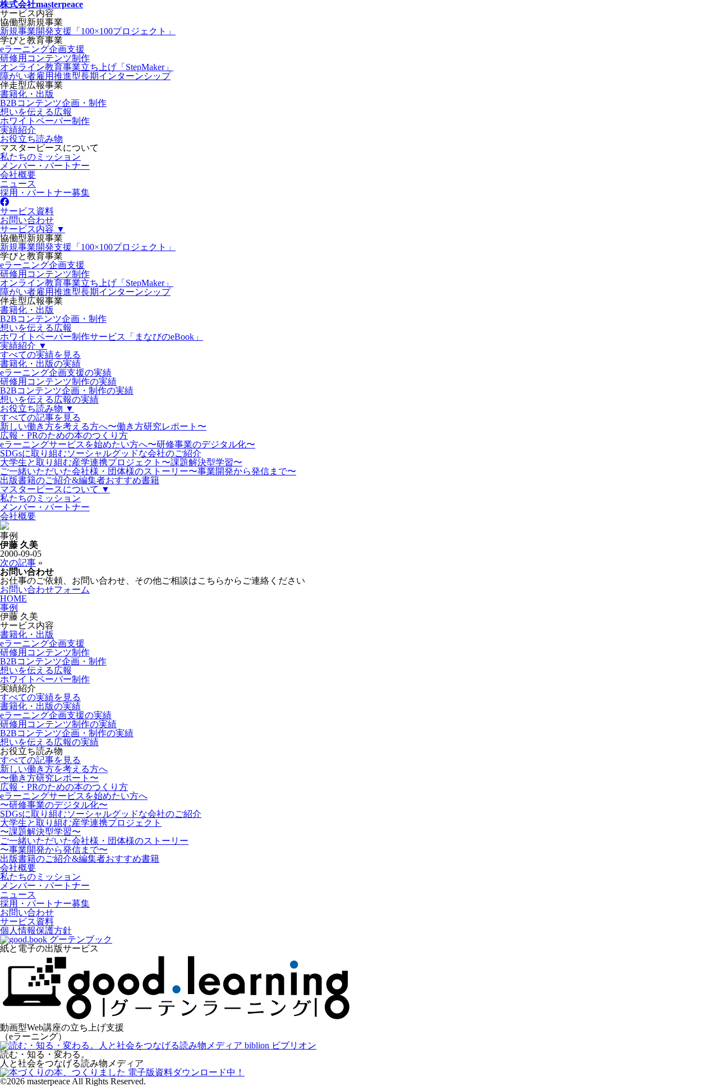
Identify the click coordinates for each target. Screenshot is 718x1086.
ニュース (18, 183)
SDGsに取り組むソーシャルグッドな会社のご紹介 (100, 453)
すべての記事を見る (40, 417)
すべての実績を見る (40, 354)
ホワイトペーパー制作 (45, 121)
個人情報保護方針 (36, 930)
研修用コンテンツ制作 (45, 58)
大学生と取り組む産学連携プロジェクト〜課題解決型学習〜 (121, 462)
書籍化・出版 (27, 94)
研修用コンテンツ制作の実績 (58, 381)
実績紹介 (18, 130)
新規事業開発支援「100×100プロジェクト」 (88, 31)
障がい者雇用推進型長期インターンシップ (85, 76)
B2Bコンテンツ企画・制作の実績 (67, 390)
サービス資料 (27, 211)
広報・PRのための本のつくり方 (64, 435)
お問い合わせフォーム (45, 589)
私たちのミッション (40, 156)
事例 (9, 607)
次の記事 (18, 562)
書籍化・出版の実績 (40, 363)
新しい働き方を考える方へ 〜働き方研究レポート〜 (54, 773)
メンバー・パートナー (45, 165)
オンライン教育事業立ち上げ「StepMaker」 (86, 67)
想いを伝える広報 (36, 112)
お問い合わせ (27, 220)
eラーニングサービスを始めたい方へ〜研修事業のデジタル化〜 (127, 444)
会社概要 (18, 174)
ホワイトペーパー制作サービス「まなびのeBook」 (101, 336)
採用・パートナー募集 (45, 192)
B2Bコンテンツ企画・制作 (53, 103)
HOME (13, 598)
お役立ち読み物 (31, 139)
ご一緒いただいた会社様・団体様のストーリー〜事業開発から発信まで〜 (148, 471)
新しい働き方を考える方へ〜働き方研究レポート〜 (103, 426)
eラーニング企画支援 (42, 49)
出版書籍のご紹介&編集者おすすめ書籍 (79, 480)
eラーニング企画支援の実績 (56, 372)
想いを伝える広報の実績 (49, 399)
